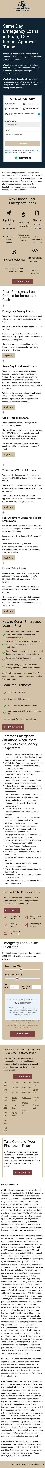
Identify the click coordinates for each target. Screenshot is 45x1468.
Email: (7, 130)
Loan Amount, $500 (13, 966)
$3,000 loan (26, 1082)
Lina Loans (15, 1464)
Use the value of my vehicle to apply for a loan (24, 114)
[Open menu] (22, 15)
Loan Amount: (10, 121)
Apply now (22, 143)
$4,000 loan (26, 1088)
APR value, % (6, 987)
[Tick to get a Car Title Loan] (39, 114)
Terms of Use (8, 152)
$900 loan (15, 1093)
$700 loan (15, 1082)
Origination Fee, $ (26, 987)
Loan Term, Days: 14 (13, 975)
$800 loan (15, 1088)
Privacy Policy (35, 150)
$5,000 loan (26, 1093)
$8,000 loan (26, 1098)
